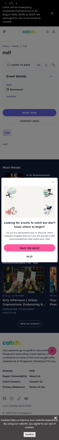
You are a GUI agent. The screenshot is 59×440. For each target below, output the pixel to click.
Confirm (29, 434)
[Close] (53, 182)
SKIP (29, 256)
